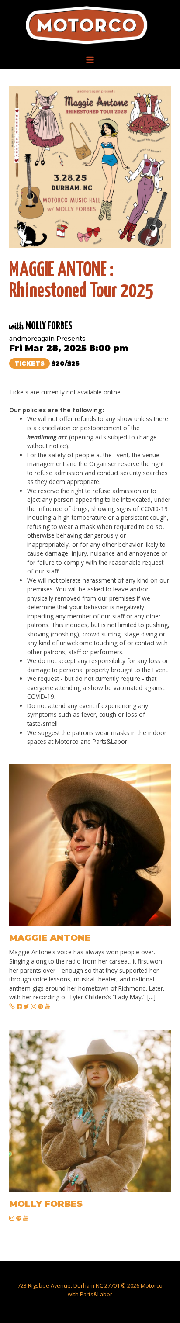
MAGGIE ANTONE (49, 938)
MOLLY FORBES (46, 1204)
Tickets (29, 363)
